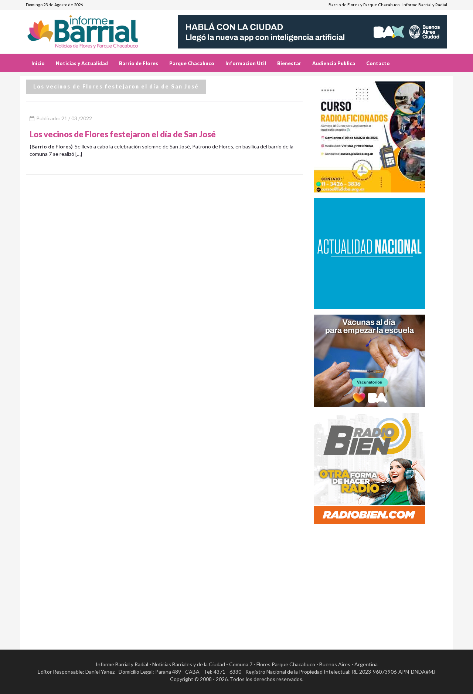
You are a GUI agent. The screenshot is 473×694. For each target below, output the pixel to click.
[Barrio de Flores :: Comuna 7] (91, 29)
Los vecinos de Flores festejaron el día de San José (123, 134)
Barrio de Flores (138, 63)
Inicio (38, 63)
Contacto (378, 63)
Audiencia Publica (333, 63)
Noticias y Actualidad (82, 63)
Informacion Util (245, 63)
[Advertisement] (380, 581)
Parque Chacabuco (191, 63)
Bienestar (289, 63)
